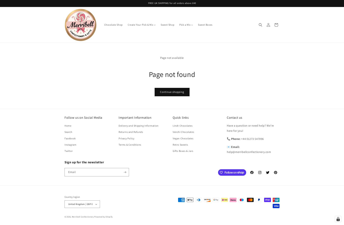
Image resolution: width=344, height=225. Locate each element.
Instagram (70, 144)
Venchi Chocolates (183, 132)
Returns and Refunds (131, 132)
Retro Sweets (180, 144)
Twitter (68, 151)
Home (67, 125)
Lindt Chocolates (183, 125)
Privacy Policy (126, 138)
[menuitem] (113, 25)
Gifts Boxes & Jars (183, 151)
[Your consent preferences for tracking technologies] (338, 219)
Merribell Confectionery (83, 216)
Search (68, 132)
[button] (260, 25)
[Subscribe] (125, 172)
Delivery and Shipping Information (139, 125)
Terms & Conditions (130, 144)
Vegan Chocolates (183, 138)
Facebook (70, 138)
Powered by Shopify (103, 216)
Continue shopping (172, 92)
